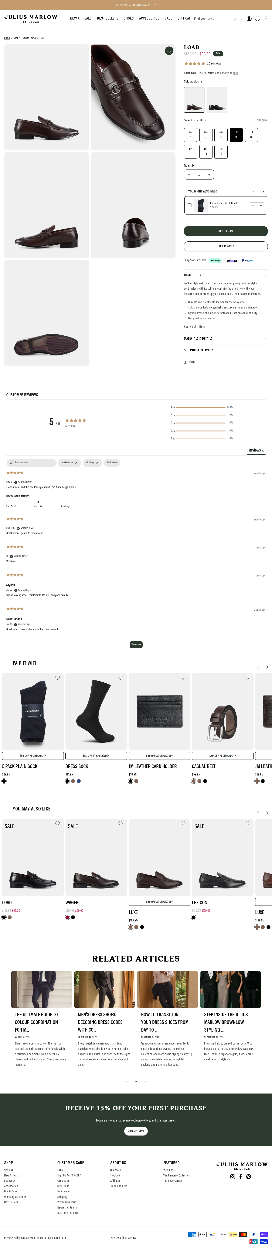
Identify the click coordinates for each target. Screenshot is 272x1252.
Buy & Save (10, 1191)
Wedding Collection (15, 1197)
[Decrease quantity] (253, 205)
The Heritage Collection (176, 1175)
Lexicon (199, 903)
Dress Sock (76, 766)
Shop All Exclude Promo (25, 38)
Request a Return (67, 1207)
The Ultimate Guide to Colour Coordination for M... (36, 1022)
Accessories (11, 1186)
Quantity (189, 165)
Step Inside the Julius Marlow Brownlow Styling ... (226, 1022)
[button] (80, 19)
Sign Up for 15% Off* (69, 1175)
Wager (71, 903)
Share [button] (192, 362)
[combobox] (215, 19)
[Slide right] (267, 667)
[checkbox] (112, 463)
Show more (136, 644)
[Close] (234, 19)
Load (42, 38)
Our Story (115, 1170)
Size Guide (63, 1186)
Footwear (9, 1181)
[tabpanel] (136, 555)
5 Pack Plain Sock (19, 766)
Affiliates (115, 1181)
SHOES (129, 19)
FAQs (60, 1170)
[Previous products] (253, 192)
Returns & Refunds (68, 1213)
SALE (168, 19)
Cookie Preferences (32, 1238)
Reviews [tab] (256, 450)
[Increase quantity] (261, 205)
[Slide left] (258, 667)
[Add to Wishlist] (169, 50)
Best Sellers (11, 1202)
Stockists (115, 1175)
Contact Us (63, 1181)
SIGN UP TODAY (136, 1131)
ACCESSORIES (149, 19)
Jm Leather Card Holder (153, 766)
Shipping (62, 1197)
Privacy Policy (12, 1238)
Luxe (133, 912)
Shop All (9, 1170)
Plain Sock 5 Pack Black (224, 203)
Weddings (169, 1170)
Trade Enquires (118, 1186)
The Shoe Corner (172, 1181)
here (235, 73)
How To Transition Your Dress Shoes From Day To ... (164, 1022)
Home (7, 38)
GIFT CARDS (186, 19)
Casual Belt (203, 766)
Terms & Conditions (55, 1238)
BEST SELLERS (108, 19)
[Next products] (263, 192)
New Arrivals (11, 1175)
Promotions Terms (67, 1202)
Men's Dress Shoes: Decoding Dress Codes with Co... (100, 1022)
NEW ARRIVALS (81, 19)
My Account (64, 1191)
